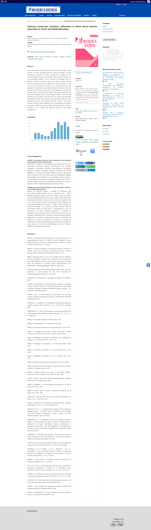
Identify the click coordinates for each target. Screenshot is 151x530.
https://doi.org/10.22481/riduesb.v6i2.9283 (42, 52)
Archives (49, 15)
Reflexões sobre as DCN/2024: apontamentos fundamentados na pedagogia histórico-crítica (113, 114)
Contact (94, 15)
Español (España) (108, 29)
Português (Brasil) (108, 31)
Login (124, 4)
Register (118, 4)
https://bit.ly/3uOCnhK (34, 274)
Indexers (86, 15)
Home (29, 21)
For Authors (106, 131)
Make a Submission (109, 39)
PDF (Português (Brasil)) (84, 72)
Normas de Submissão (74, 15)
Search (123, 15)
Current (41, 15)
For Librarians (106, 134)
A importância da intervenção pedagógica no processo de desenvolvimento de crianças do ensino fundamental (113, 96)
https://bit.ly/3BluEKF (42, 265)
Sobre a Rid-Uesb (30, 15)
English (105, 26)
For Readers (106, 128)
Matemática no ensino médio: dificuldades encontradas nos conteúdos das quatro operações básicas (113, 105)
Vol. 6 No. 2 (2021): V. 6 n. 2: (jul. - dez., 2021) (50, 21)
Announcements (60, 15)
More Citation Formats (83, 102)
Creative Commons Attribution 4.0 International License (87, 142)
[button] (80, 163)
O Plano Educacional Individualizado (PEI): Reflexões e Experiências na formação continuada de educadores (113, 86)
